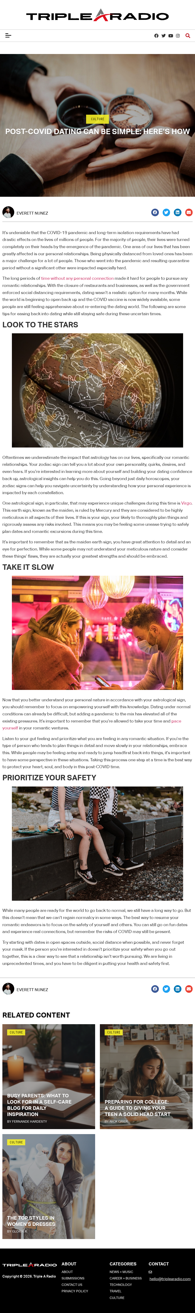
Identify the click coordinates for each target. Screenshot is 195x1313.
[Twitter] (163, 36)
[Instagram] (178, 36)
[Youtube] (171, 36)
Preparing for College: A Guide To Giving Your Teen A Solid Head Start (138, 1108)
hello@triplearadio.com (170, 1279)
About (67, 1272)
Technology (121, 1285)
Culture (97, 119)
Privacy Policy (75, 1291)
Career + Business (126, 1278)
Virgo (186, 503)
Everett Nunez (32, 213)
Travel (116, 1291)
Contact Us (72, 1285)
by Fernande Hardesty (27, 1121)
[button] (155, 212)
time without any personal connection (77, 278)
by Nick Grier (116, 1121)
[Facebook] (156, 36)
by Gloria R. (17, 1231)
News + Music (121, 1272)
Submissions (73, 1278)
